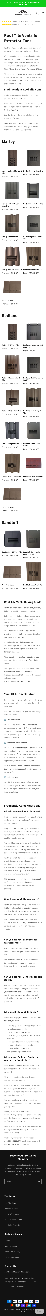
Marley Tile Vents (11, 1208)
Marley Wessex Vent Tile (33, 204)
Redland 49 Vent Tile (10, 345)
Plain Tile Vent (8, 300)
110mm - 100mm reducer (27, 765)
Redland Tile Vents (11, 1214)
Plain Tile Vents (10, 69)
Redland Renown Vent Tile (11, 379)
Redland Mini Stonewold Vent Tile (33, 379)
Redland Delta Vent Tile (11, 411)
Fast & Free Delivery (12, 1251)
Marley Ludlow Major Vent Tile (10, 205)
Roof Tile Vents (10, 1203)
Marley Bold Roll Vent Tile (12, 270)
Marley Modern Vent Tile (33, 171)
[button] (3, 13)
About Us (7, 1241)
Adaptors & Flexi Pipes (13, 1219)
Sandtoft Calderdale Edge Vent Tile (31, 553)
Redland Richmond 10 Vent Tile (32, 445)
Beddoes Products (14, 1309)
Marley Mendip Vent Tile (12, 237)
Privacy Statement (11, 1257)
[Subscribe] (38, 1181)
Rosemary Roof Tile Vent (33, 476)
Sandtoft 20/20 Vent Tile (12, 552)
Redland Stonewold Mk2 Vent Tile (33, 346)
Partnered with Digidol (27, 1309)
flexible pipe (33, 782)
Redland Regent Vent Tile (12, 444)
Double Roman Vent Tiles (31, 69)
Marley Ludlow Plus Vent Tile (12, 172)
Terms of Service (10, 1246)
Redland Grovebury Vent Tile (33, 412)
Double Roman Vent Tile (33, 270)
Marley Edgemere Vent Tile (32, 238)
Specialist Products (12, 1225)
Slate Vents (33, 66)
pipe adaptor (18, 747)
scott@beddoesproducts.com (18, 681)
